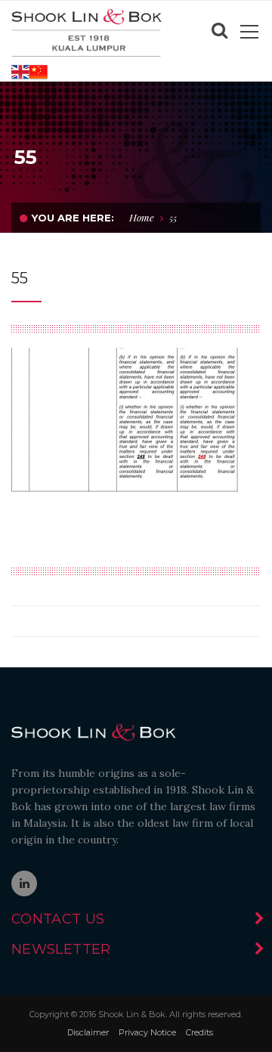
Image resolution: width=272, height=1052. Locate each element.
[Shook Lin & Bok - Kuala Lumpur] (86, 32)
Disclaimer (88, 1032)
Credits (199, 1032)
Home (141, 217)
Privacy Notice (147, 1032)
